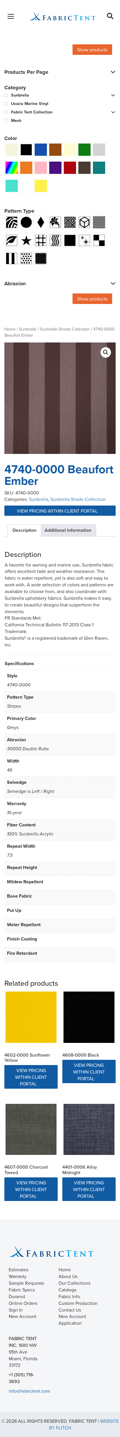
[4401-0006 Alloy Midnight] (89, 1129)
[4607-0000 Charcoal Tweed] (31, 1129)
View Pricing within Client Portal (58, 511)
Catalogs (67, 1289)
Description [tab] (24, 530)
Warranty (18, 1276)
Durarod (17, 1296)
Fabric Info (69, 1296)
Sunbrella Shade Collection (65, 329)
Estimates (18, 1269)
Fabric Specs (22, 1289)
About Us (68, 1276)
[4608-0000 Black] (89, 1017)
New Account (22, 1316)
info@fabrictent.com (29, 1391)
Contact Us (70, 1310)
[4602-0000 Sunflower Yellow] (31, 1017)
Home (9, 329)
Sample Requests (26, 1283)
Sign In (16, 1310)
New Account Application (72, 1319)
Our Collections (74, 1283)
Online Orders (23, 1303)
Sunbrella (27, 329)
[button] (105, 352)
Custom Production (78, 1303)
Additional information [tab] (68, 530)
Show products (92, 49)
